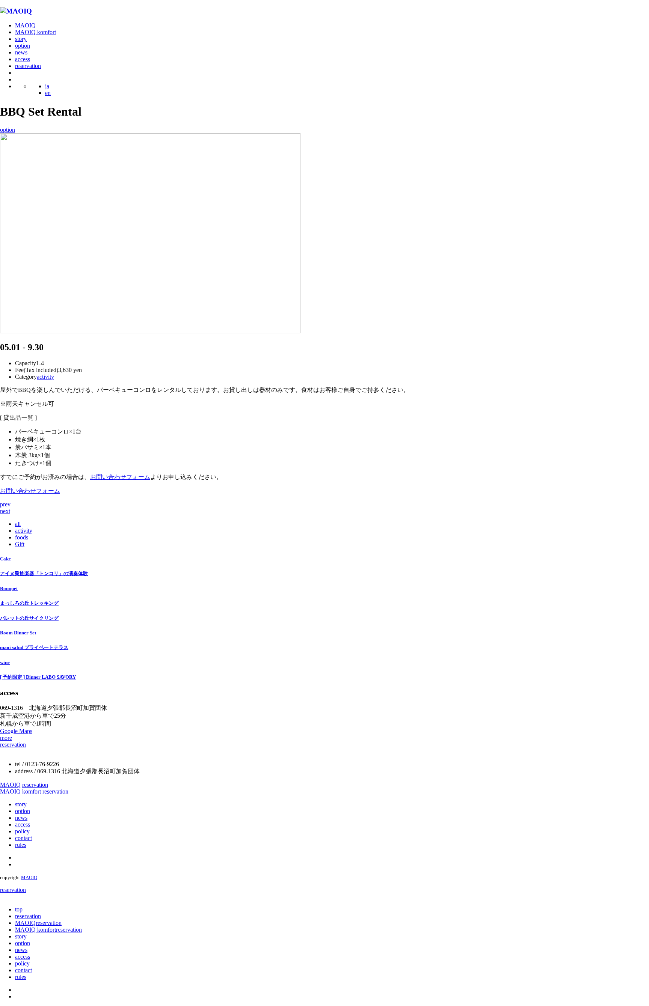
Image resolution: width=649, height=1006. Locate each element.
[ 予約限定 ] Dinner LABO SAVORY (38, 677)
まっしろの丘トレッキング (29, 603)
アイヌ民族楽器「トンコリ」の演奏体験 (44, 573)
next (5, 511)
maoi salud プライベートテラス (34, 647)
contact (23, 838)
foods (21, 537)
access (22, 59)
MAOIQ (25, 25)
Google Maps (16, 731)
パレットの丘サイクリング (29, 618)
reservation (28, 66)
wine (5, 662)
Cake (5, 559)
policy (22, 831)
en (48, 93)
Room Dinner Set (18, 633)
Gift (19, 544)
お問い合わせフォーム (120, 477)
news (21, 52)
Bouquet (9, 588)
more (6, 738)
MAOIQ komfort (35, 32)
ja (47, 86)
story (21, 39)
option (22, 45)
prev (5, 504)
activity (45, 376)
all (18, 524)
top (19, 909)
